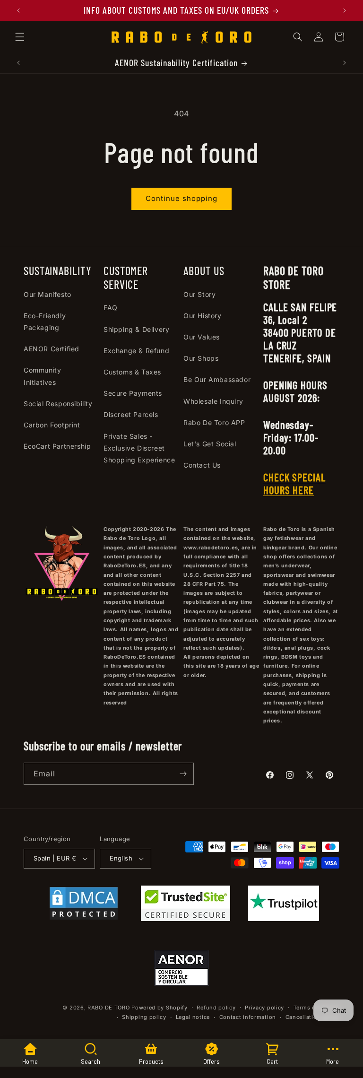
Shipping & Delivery (136, 329)
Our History (202, 316)
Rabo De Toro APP (214, 422)
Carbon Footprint (52, 425)
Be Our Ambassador (217, 379)
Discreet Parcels (131, 414)
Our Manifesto (47, 294)
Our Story (199, 294)
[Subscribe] (183, 774)
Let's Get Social (209, 444)
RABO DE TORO (108, 1007)
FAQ (111, 308)
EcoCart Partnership (57, 446)
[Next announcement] (344, 10)
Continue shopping (181, 198)
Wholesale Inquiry (213, 401)
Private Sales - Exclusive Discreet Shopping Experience (139, 448)
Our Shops (200, 358)
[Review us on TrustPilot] (283, 918)
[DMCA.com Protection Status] (83, 905)
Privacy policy (264, 1007)
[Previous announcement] (18, 10)
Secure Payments (133, 393)
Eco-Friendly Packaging (45, 321)
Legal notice (193, 1017)
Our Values (201, 337)
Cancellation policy (312, 1017)
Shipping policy (144, 1017)
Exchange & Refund (136, 351)
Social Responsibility (58, 404)
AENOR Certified (51, 349)
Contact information (247, 1017)
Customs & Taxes (132, 372)
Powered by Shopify (159, 1007)
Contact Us (202, 465)
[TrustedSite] (185, 905)
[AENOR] (181, 970)
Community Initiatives (42, 376)
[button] (19, 36)
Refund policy (216, 1007)
